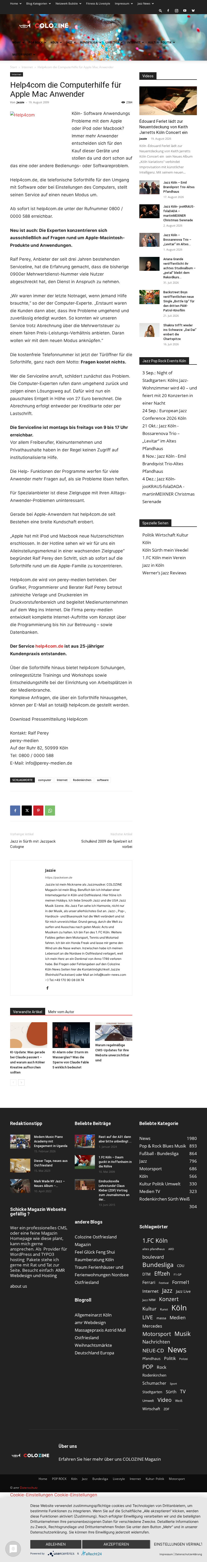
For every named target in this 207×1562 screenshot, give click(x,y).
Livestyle (112, 42)
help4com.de (49, 646)
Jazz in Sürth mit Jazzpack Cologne (33, 844)
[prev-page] (13, 1082)
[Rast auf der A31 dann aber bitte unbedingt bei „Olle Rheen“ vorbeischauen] (85, 1141)
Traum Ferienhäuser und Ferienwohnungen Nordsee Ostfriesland (102, 1274)
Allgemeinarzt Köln (93, 1315)
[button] (160, 10)
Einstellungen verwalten (178, 1544)
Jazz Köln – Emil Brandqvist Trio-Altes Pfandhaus (179, 187)
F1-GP (178, 1274)
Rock (161, 1367)
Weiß (178, 1401)
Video (165, 1399)
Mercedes (152, 1326)
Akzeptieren (116, 1544)
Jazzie (20, 102)
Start (13, 67)
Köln (54, 42)
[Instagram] (176, 10)
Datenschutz (29, 1487)
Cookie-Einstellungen (31, 1494)
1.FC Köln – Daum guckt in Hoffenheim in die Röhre (115, 1162)
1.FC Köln (155, 1240)
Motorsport (22, 54)
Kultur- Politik (159, 42)
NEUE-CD (153, 1350)
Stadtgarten (152, 1391)
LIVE (147, 1317)
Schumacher (154, 1383)
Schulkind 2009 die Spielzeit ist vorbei (106, 844)
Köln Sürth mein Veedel (165, 550)
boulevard (153, 1257)
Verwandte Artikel (27, 1012)
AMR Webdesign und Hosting (37, 1272)
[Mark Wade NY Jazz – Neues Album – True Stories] (20, 1186)
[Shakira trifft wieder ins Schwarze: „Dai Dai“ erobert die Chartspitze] (149, 330)
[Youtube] (185, 10)
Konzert (168, 1299)
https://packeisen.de (58, 877)
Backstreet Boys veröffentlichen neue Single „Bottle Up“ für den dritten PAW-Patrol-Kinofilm (178, 301)
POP (147, 1366)
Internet (133, 42)
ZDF (166, 1409)
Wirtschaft (151, 1408)
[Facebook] (168, 10)
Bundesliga (89, 42)
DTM (146, 1274)
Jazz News (144, 3)
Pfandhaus (151, 1358)
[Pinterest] (38, 811)
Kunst (164, 1309)
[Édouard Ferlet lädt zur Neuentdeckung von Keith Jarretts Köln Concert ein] (168, 100)
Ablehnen (56, 1544)
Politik (170, 1358)
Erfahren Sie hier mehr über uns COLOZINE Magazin (110, 1459)
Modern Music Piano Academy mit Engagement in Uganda (50, 1141)
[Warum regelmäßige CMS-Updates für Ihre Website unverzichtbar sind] (113, 1031)
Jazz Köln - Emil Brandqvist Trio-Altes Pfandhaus (164, 463)
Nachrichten (156, 1341)
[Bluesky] (193, 10)
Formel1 (181, 1282)
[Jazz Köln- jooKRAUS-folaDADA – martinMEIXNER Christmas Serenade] (149, 211)
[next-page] (21, 1082)
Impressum (122, 3)
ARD (171, 1249)
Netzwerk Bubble (67, 3)
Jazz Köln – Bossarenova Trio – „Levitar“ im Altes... (177, 239)
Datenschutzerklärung (188, 1554)
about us (18, 1286)
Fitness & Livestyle (98, 3)
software (103, 780)
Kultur (149, 1308)
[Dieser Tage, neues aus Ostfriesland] (20, 1166)
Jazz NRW (149, 1300)
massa (161, 1318)
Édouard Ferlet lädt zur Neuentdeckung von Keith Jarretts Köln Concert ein (163, 127)
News (177, 1349)
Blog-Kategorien (36, 3)
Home (14, 3)
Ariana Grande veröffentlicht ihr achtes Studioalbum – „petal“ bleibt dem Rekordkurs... (179, 268)
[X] (27, 811)
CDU (180, 1265)
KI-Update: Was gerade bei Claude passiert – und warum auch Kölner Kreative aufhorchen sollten (27, 1062)
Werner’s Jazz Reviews (164, 573)
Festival (164, 1283)
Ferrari (148, 1282)
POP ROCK (36, 42)
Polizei (183, 1359)
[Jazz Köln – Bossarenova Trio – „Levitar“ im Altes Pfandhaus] (149, 240)
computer (44, 780)
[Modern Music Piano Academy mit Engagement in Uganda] (20, 1142)
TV (183, 1391)
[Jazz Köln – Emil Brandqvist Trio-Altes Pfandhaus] (149, 187)
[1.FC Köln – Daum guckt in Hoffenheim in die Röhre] (85, 1162)
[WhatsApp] (50, 811)
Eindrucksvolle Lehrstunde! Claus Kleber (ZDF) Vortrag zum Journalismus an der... (114, 1190)
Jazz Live (183, 1291)
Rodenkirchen (82, 780)
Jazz (69, 42)
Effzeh (162, 1273)
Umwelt (148, 1400)
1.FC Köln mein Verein (164, 557)
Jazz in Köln (153, 565)
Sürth (171, 1392)
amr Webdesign (90, 1322)
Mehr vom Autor (61, 1012)
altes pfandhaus (153, 1249)
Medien (178, 1317)
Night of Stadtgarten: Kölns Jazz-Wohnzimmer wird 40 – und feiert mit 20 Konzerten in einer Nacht (169, 388)
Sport (173, 1383)
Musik (182, 1333)
